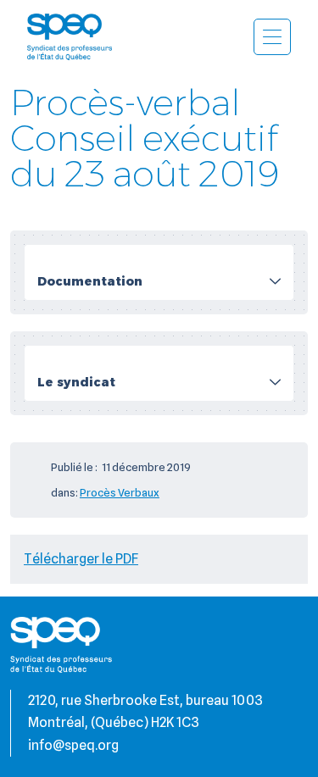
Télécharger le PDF (81, 559)
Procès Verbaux (119, 492)
